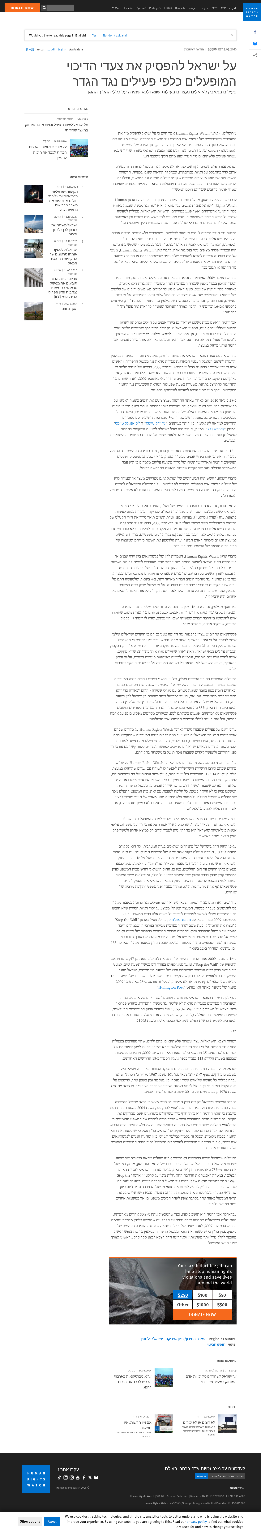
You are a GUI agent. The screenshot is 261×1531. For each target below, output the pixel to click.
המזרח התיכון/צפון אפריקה (186, 1338)
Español (128, 8)
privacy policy (196, 1521)
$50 (222, 1295)
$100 (203, 1295)
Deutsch (180, 8)
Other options (30, 1521)
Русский (141, 8)
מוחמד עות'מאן (179, 919)
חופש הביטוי (216, 1344)
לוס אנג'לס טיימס (127, 423)
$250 (183, 1295)
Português (155, 8)
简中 (223, 8)
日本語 (168, 8)
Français (193, 8)
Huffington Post (171, 987)
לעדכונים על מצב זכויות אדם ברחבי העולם (205, 1468)
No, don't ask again (115, 35)
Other (183, 1304)
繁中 (215, 8)
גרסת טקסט (237, 1488)
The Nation (216, 428)
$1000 (202, 1304)
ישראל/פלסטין (152, 1338)
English (205, 8)
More (115, 8)
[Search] (44, 8)
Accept (52, 1521)
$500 (222, 1304)
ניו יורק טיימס (156, 423)
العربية (233, 8)
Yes (94, 35)
